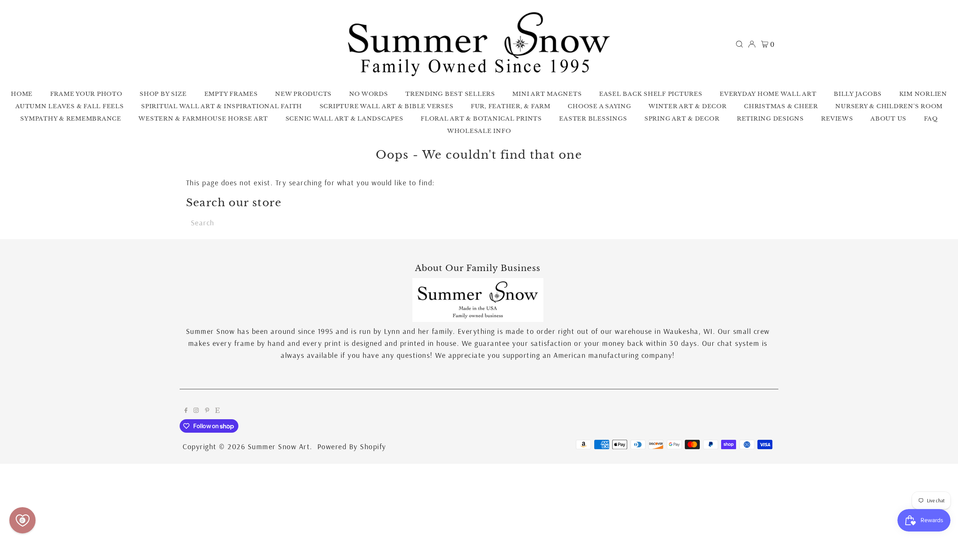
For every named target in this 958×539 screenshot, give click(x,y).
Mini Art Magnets (547, 93)
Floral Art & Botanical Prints (481, 118)
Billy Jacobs (858, 93)
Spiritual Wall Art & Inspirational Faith (221, 106)
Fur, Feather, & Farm (510, 106)
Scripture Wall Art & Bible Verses (387, 106)
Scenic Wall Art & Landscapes (344, 118)
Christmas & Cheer (781, 106)
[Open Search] (739, 44)
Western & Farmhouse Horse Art (203, 118)
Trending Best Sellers (450, 93)
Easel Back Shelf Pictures (650, 93)
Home (22, 93)
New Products (303, 93)
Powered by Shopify (351, 446)
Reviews (837, 118)
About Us (888, 118)
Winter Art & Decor (688, 106)
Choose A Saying (599, 106)
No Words (368, 93)
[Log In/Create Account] (751, 44)
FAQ (931, 118)
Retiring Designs (770, 118)
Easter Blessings (593, 118)
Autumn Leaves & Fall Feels (69, 106)
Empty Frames (231, 93)
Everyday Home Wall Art (768, 93)
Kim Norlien (923, 93)
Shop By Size (163, 93)
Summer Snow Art (279, 446)
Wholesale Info (479, 130)
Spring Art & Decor (682, 118)
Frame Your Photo (86, 93)
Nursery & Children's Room (889, 106)
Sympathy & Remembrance (70, 118)
